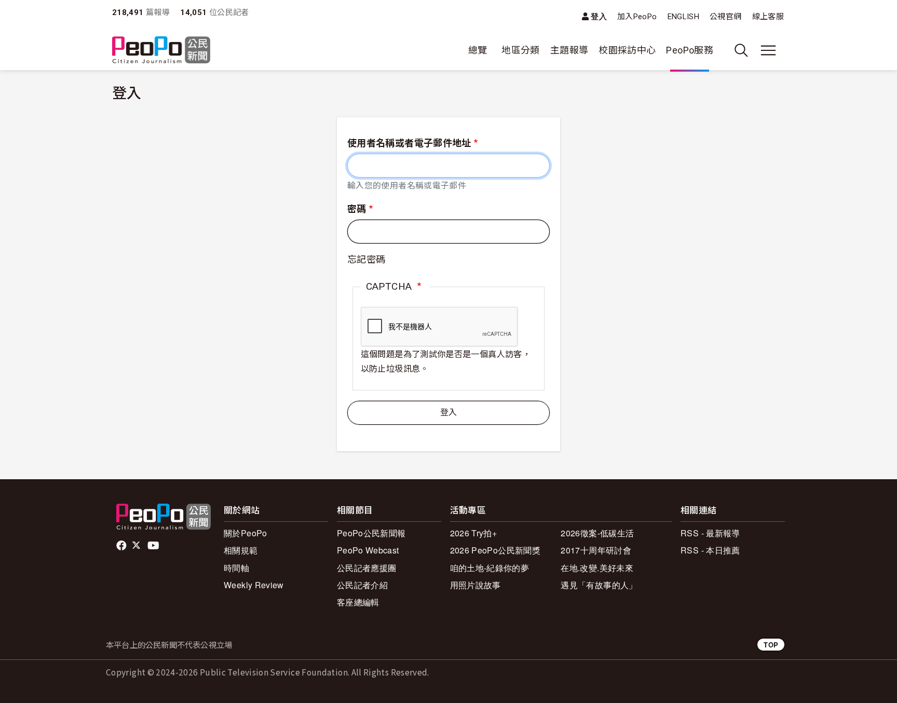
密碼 (356, 209)
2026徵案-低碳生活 (597, 533)
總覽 (477, 50)
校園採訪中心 (627, 50)
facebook (122, 545)
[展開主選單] (768, 50)
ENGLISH (684, 16)
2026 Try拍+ (473, 533)
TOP (771, 645)
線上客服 (768, 16)
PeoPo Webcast (368, 550)
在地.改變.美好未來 (597, 568)
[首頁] (161, 50)
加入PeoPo (637, 16)
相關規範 (240, 550)
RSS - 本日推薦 (710, 550)
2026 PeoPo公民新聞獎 (495, 550)
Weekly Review (254, 585)
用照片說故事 (475, 585)
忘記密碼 (366, 259)
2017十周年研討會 (596, 550)
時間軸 (236, 568)
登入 (599, 16)
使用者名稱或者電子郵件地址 (409, 143)
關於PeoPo (245, 533)
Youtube (154, 545)
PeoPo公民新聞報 (371, 533)
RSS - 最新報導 (710, 533)
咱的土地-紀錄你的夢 (489, 568)
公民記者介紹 (362, 585)
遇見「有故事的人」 (599, 585)
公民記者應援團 (367, 568)
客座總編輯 (358, 602)
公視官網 (725, 16)
